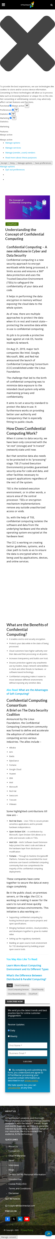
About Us (13, 1146)
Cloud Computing (22, 985)
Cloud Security (37, 989)
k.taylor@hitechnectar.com (21, 1205)
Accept (4, 163)
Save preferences (43, 163)
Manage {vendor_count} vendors (20, 152)
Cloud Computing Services (18, 989)
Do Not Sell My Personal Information (27, 1174)
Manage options (12, 142)
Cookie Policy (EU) (17, 1183)
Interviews (14, 1165)
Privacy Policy (27, 1230)
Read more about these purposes (21, 157)
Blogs (11, 1169)
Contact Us (14, 1151)
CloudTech (12, 224)
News (11, 1160)
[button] (27, 44)
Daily (12, 1030)
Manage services (13, 147)
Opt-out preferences (15, 169)
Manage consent (8, 1237)
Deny (12, 163)
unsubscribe (14, 1087)
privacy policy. (31, 1080)
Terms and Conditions (20, 1188)
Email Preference (17, 1155)
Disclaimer (14, 1193)
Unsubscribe (15, 1179)
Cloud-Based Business (16, 994)
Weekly (13, 1036)
